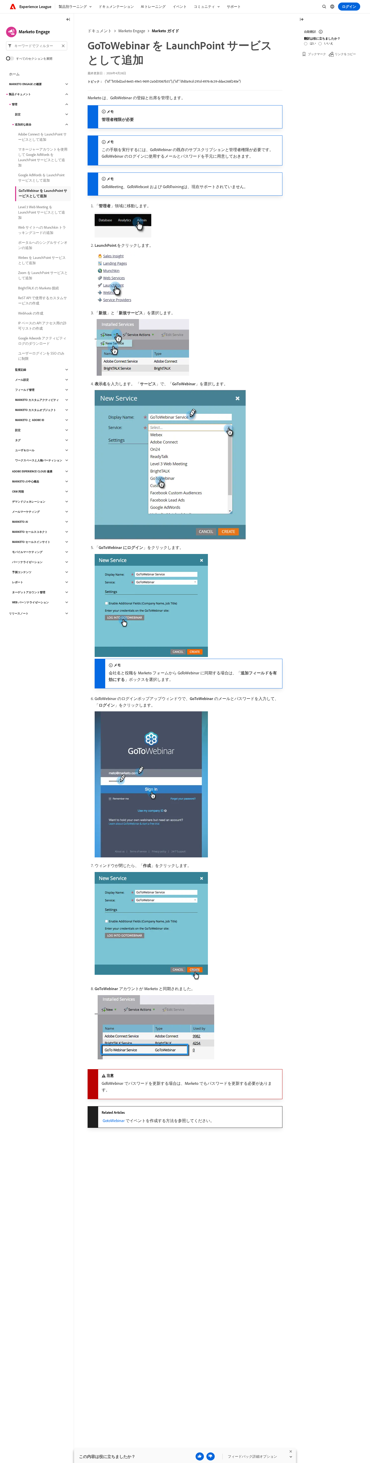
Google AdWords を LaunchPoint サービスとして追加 (41, 178)
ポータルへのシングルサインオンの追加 (42, 245)
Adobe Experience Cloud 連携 (32, 471)
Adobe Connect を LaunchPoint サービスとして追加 (42, 137)
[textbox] (36, 45)
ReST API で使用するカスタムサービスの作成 (42, 300)
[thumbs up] (200, 1456)
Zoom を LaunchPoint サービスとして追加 (43, 275)
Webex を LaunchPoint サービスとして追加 (42, 260)
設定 (18, 114)
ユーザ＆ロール (24, 450)
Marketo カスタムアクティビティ (37, 400)
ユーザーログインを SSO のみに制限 (41, 356)
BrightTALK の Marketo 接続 (38, 288)
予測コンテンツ (21, 572)
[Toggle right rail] (301, 20)
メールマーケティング (26, 511)
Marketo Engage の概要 (25, 84)
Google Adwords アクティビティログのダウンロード (42, 341)
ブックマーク (317, 54)
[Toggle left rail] (68, 20)
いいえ (328, 43)
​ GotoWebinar (113, 1120)
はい (313, 43)
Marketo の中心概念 (25, 481)
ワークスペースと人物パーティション (38, 460)
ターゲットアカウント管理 (28, 592)
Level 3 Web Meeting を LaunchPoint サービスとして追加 (41, 212)
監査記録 (20, 369)
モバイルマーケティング (27, 552)
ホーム (14, 74)
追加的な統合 (23, 124)
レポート (17, 582)
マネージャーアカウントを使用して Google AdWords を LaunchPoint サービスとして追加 (42, 157)
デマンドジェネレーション (28, 501)
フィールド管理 (24, 390)
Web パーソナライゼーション (30, 602)
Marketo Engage (131, 30)
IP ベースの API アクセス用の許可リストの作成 (42, 326)
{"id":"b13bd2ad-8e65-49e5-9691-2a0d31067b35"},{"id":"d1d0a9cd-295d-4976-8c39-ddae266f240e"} (173, 81)
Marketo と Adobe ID (29, 420)
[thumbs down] (210, 1456)
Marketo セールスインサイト (31, 542)
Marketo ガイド (165, 30)
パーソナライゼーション (27, 562)
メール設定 (22, 379)
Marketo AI (20, 522)
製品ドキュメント (20, 94)
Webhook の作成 (30, 313)
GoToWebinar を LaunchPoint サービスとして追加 (43, 193)
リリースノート (18, 613)
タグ (18, 440)
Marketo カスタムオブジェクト (35, 410)
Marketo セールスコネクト (30, 532)
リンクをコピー (345, 54)
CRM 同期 (18, 491)
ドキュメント (100, 30)
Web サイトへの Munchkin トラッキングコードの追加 (42, 230)
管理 (14, 104)
